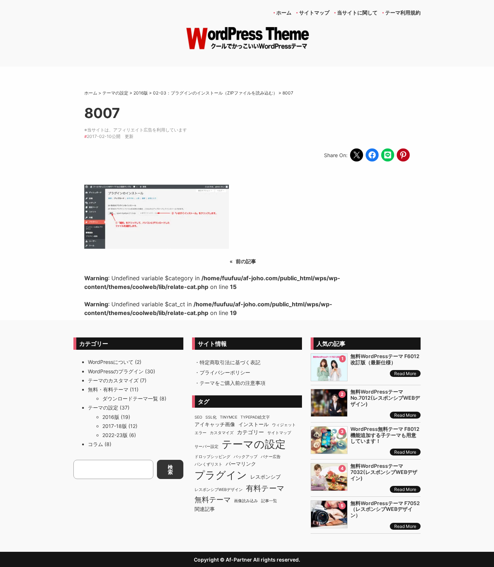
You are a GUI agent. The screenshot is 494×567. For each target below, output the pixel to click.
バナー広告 (271, 456)
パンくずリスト (208, 464)
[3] (329, 450)
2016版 (110, 417)
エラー (200, 432)
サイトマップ (279, 432)
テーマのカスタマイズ (113, 380)
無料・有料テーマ (108, 389)
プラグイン (221, 475)
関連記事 (205, 509)
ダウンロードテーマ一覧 (130, 398)
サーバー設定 (206, 446)
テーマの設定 (103, 407)
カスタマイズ (222, 432)
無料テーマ (213, 499)
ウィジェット (284, 425)
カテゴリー (250, 432)
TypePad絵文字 (255, 417)
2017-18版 (114, 426)
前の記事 (246, 261)
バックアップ (245, 456)
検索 (170, 469)
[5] (329, 524)
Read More (405, 373)
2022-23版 (115, 435)
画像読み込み (246, 501)
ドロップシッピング (212, 456)
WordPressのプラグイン (116, 371)
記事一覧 (269, 501)
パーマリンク (241, 464)
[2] (329, 413)
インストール (253, 424)
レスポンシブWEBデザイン (219, 489)
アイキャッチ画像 (215, 424)
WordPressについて (110, 362)
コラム (95, 444)
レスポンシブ (265, 477)
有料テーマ (265, 488)
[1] (329, 377)
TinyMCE (228, 417)
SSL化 (211, 417)
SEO (198, 417)
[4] (329, 487)
